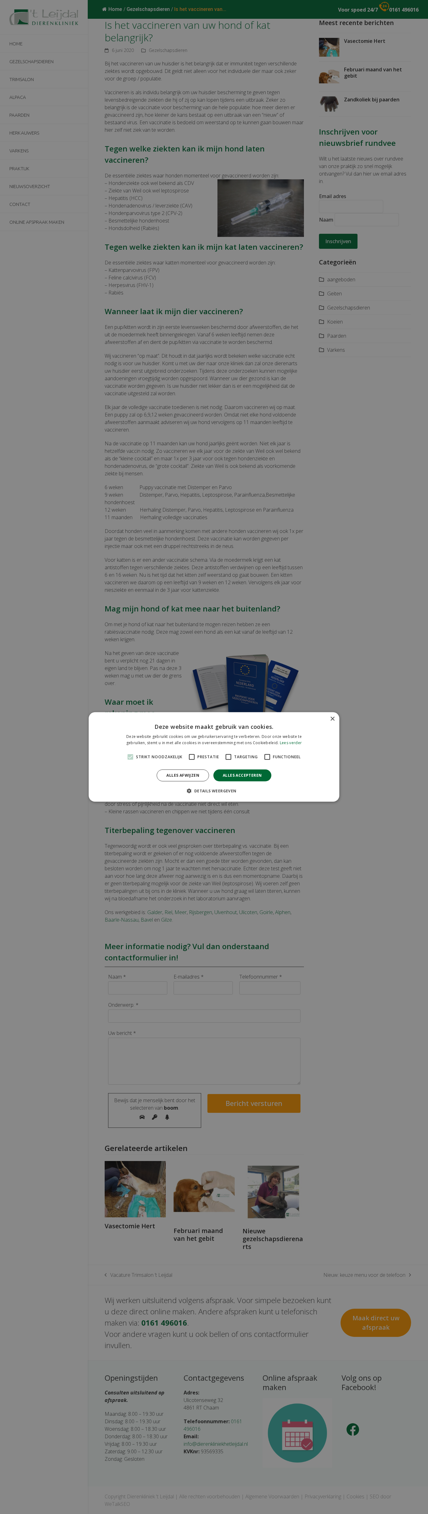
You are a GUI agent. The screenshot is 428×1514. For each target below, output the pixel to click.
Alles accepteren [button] (242, 775)
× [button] (332, 719)
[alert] (214, 757)
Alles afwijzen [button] (182, 775)
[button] (213, 791)
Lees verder (291, 742)
